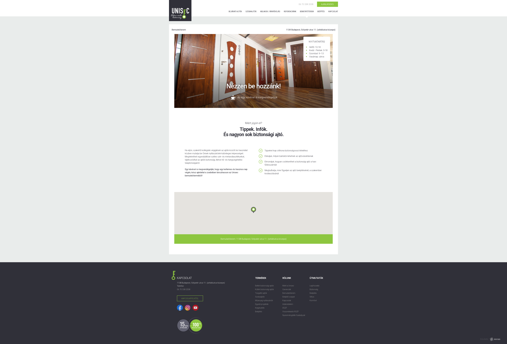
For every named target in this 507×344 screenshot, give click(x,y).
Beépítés (321, 11)
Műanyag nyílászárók (264, 300)
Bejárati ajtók (235, 11)
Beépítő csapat (288, 297)
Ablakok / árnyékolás (270, 11)
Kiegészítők (259, 308)
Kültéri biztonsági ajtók (264, 289)
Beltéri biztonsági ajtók (264, 286)
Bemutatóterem (307, 11)
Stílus (312, 297)
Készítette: (484, 339)
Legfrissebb (314, 286)
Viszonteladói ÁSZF (290, 311)
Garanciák (286, 289)
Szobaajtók (251, 11)
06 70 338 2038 (306, 4)
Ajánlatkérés (327, 4)
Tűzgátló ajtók (261, 293)
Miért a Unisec (288, 286)
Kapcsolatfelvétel (190, 298)
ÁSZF (284, 308)
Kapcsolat (333, 11)
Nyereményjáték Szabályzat (293, 315)
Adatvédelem (287, 304)
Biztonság (314, 289)
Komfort (313, 300)
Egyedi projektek (261, 304)
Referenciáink (290, 11)
